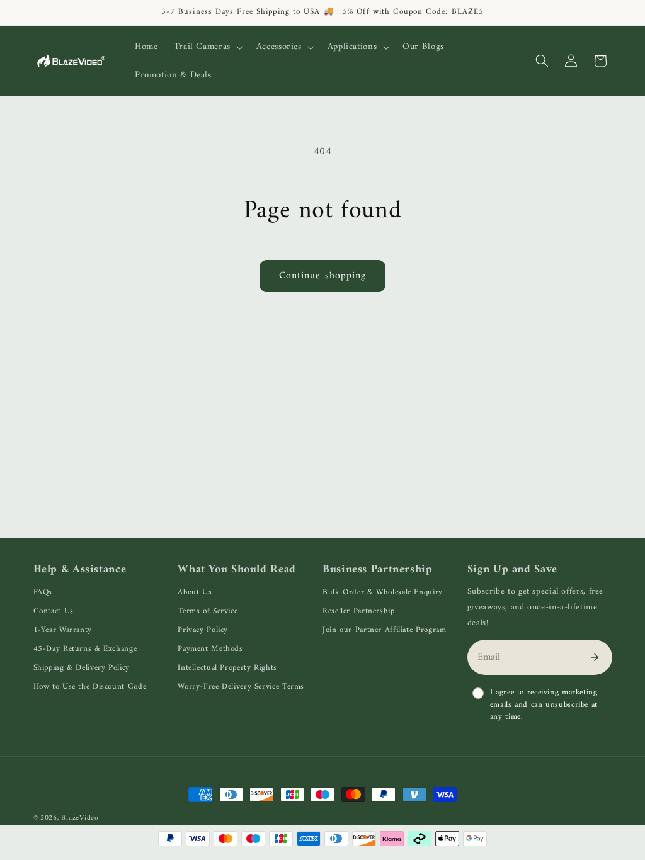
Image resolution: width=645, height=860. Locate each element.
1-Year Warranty (62, 630)
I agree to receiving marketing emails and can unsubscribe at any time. (544, 704)
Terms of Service (207, 611)
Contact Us (53, 611)
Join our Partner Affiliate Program (384, 630)
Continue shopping (322, 276)
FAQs (43, 592)
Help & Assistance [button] (80, 569)
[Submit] (594, 657)
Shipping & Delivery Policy (81, 667)
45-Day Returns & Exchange (85, 649)
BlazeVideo (79, 818)
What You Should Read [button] (237, 569)
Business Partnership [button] (377, 569)
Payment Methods (210, 649)
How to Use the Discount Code (90, 686)
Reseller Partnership (358, 611)
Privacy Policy (203, 630)
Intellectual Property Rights (227, 667)
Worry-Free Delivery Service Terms (241, 686)
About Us (195, 592)
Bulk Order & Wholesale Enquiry (382, 592)
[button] (207, 47)
